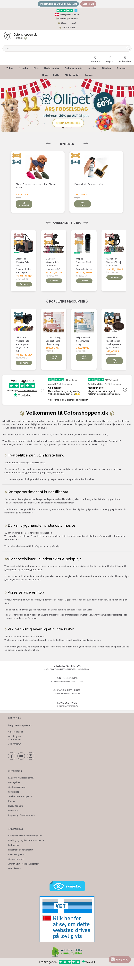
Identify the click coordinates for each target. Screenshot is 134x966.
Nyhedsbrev (13, 810)
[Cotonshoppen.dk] (20, 36)
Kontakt (11, 801)
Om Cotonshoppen (16, 787)
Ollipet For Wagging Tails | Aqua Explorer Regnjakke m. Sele (23, 344)
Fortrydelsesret (14, 868)
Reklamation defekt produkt (20, 849)
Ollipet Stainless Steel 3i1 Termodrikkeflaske (84, 263)
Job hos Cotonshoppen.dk (20, 796)
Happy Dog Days (15, 806)
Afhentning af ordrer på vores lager (23, 863)
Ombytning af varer (16, 859)
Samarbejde (13, 791)
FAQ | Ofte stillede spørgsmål (21, 777)
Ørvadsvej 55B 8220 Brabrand (14, 738)
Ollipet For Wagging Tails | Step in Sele (113, 262)
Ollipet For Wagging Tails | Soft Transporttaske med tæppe (23, 265)
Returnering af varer (17, 854)
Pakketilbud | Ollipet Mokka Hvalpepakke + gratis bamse (113, 342)
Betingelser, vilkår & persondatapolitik (25, 835)
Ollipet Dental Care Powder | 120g (83, 341)
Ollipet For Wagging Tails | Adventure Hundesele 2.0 (53, 263)
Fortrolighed (13, 845)
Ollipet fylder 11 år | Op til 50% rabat (58, 4)
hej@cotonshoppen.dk (20, 725)
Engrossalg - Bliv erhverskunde (21, 815)
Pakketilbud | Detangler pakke (89, 184)
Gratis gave (88, 4)
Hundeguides (14, 782)
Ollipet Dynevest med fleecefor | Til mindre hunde (37, 186)
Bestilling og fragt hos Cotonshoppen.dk (26, 840)
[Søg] (128, 48)
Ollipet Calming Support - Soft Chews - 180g (53, 341)
